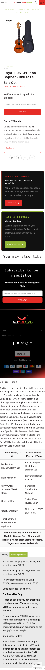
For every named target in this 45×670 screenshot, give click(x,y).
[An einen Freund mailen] (32, 157)
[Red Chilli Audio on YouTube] (18, 343)
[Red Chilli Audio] (22, 2)
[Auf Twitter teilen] (12, 157)
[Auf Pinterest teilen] (25, 157)
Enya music (8, 66)
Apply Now (11, 203)
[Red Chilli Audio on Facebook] (14, 343)
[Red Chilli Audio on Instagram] (27, 343)
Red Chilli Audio (25, 360)
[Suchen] (35, 2)
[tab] (5, 554)
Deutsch (20, 354)
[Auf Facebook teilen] (19, 157)
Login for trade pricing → (14, 86)
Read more (10, 148)
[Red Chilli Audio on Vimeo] (22, 343)
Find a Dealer (13, 244)
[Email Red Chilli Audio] (31, 343)
